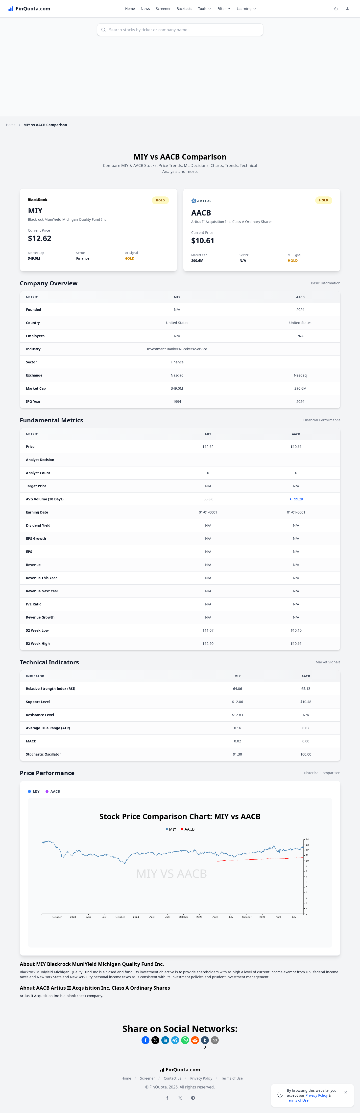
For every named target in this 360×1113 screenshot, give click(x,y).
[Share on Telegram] (175, 1040)
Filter (221, 8)
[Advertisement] (180, 79)
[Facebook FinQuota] (167, 1098)
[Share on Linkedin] (165, 1040)
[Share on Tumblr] (205, 1040)
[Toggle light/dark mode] (336, 8)
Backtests (184, 8)
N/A (243, 260)
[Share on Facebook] (145, 1040)
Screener (163, 8)
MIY (35, 210)
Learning (244, 8)
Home (130, 8)
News (145, 8)
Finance (82, 258)
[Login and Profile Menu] (347, 8)
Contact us (172, 1078)
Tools (202, 8)
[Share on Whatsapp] (185, 1040)
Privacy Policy (201, 1078)
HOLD (129, 258)
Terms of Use (232, 1078)
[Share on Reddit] (195, 1040)
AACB (201, 213)
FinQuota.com (183, 1069)
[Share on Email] (215, 1040)
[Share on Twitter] (155, 1040)
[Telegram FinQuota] (193, 1098)
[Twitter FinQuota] (180, 1098)
